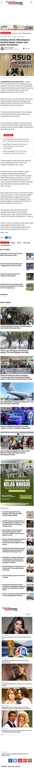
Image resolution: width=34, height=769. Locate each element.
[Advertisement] (17, 12)
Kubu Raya (14, 36)
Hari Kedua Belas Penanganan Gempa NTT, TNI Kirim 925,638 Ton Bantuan (16, 140)
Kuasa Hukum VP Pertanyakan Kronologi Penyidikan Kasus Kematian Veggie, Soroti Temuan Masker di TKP (13, 532)
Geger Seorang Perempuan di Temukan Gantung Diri (10, 275)
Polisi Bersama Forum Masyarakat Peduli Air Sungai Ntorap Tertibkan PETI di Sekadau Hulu (12, 286)
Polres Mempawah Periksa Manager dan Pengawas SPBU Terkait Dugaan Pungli (12, 513)
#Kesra (19, 243)
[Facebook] (6, 237)
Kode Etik (11, 766)
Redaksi (4, 766)
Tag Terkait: (4, 243)
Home (1, 36)
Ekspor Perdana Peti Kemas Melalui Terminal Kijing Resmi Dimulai (14, 594)
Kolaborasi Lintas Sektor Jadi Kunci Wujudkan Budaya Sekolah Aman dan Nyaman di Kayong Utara (14, 550)
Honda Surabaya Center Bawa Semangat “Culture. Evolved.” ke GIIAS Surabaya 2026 (15, 427)
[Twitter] (9, 237)
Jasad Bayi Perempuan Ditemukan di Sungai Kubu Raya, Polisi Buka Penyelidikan (15, 146)
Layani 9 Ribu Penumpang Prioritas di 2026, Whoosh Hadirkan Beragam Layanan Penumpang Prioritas (15, 453)
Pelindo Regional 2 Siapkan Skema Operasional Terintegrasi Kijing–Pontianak (13, 568)
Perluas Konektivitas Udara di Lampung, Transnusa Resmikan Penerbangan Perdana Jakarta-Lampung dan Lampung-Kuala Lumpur (16, 377)
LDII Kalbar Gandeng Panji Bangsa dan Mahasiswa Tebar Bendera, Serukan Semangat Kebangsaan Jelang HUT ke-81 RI (13, 559)
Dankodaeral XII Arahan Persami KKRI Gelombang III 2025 (11, 254)
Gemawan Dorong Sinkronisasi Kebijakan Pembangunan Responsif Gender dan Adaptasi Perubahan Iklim (14, 587)
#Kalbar (12, 243)
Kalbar (5, 36)
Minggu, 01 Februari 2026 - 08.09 (12, 49)
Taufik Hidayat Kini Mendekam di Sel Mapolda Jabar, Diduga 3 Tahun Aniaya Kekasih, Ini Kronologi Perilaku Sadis (13, 523)
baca (25, 48)
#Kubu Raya (26, 243)
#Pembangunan (6, 245)
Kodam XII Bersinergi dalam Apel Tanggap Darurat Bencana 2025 (11, 264)
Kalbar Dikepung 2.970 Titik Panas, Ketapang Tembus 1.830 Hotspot (15, 152)
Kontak (17, 766)
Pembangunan (20, 36)
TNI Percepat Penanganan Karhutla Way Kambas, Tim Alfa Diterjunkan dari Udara (14, 351)
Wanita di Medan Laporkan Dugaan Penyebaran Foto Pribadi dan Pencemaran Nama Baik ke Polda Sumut (14, 541)
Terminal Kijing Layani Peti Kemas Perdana (13, 576)
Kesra (9, 36)
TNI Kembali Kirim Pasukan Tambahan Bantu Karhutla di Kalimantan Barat (16, 327)
